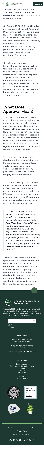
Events (22, 368)
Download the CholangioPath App (22, 366)
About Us (22, 370)
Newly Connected (22, 364)
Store (22, 374)
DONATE (38, 4)
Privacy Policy (22, 431)
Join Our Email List (22, 378)
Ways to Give (22, 372)
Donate (22, 376)
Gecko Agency (26, 434)
